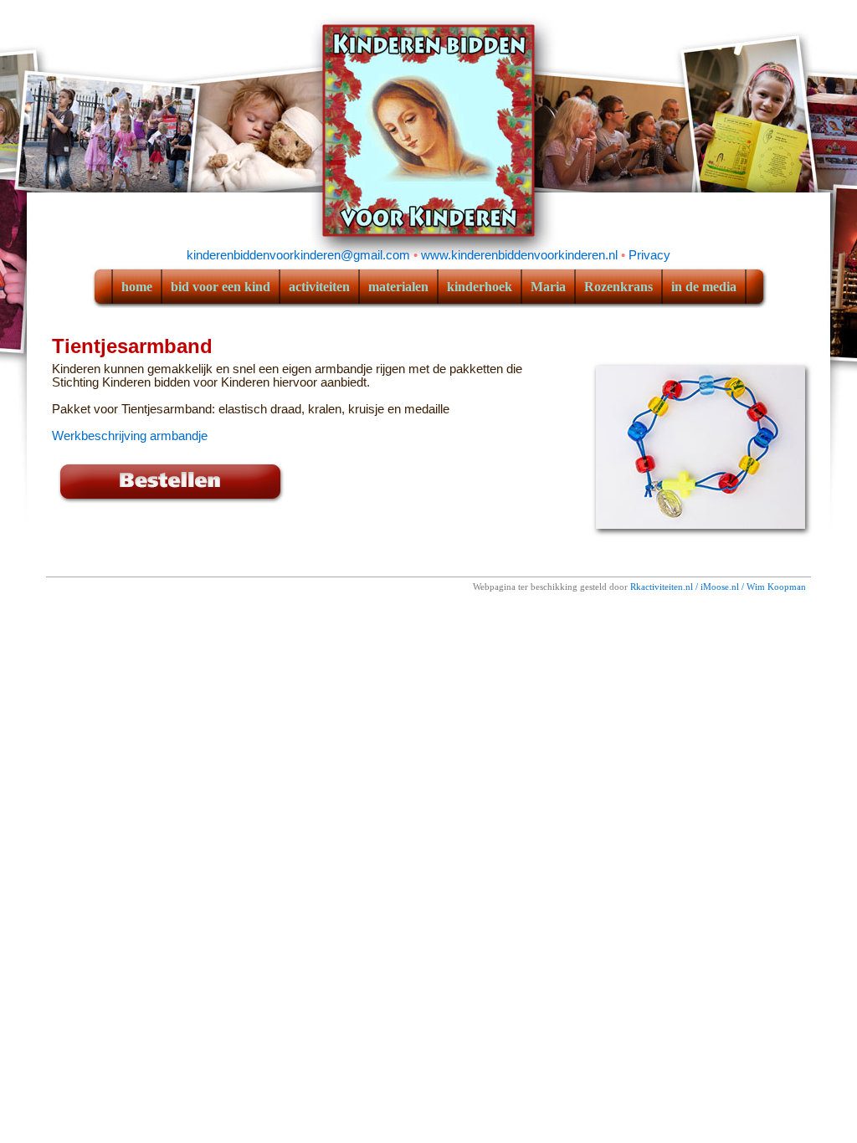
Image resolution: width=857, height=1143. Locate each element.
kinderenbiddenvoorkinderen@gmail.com (298, 255)
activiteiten (319, 286)
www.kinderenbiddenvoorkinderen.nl (519, 255)
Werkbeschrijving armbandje (130, 436)
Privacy (649, 255)
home (136, 286)
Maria (548, 286)
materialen (398, 286)
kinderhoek (479, 286)
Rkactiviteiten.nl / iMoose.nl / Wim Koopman (718, 587)
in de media (703, 286)
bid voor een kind (220, 286)
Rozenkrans (618, 286)
